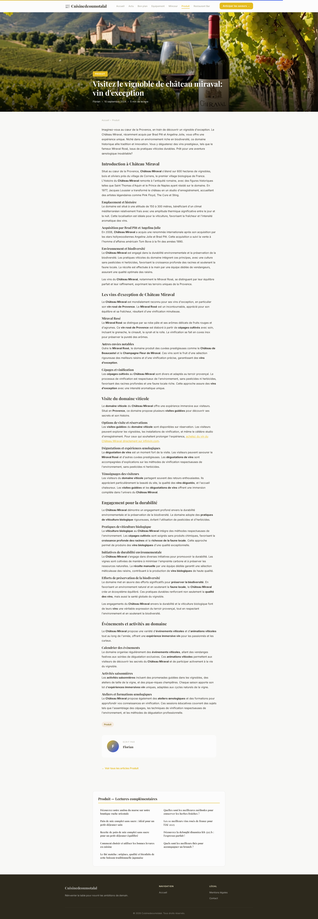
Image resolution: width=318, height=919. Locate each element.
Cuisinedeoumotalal (86, 6)
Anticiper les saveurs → (236, 5)
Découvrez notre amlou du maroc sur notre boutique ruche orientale (125, 811)
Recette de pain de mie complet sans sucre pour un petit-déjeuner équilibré (124, 833)
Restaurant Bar (202, 6)
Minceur (173, 6)
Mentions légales (218, 892)
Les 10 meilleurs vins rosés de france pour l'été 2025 (188, 822)
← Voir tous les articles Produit (120, 768)
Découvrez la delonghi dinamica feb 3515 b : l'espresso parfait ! (189, 833)
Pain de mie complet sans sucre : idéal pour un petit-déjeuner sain (127, 822)
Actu (131, 6)
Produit (186, 6)
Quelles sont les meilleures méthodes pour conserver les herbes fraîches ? (188, 811)
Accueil (120, 6)
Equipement (158, 6)
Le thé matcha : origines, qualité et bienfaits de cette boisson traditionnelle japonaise (127, 856)
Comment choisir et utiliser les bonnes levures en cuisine (127, 845)
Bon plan (142, 6)
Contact (213, 898)
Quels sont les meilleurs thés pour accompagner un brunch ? (183, 845)
